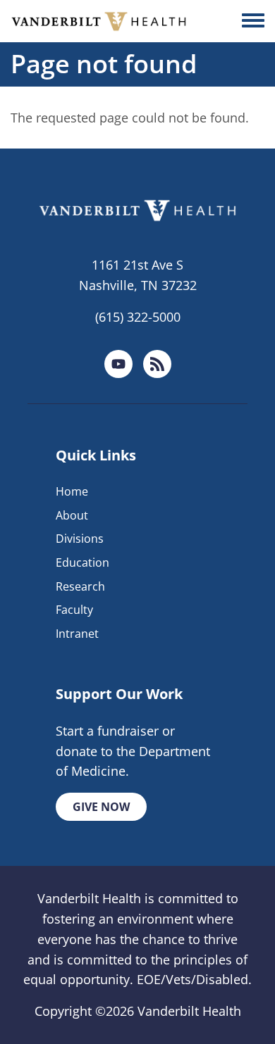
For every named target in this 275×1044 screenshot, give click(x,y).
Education (82, 562)
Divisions (80, 538)
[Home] (99, 21)
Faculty (74, 609)
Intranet (77, 633)
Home (72, 491)
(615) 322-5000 (138, 316)
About (72, 515)
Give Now (101, 807)
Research (80, 586)
